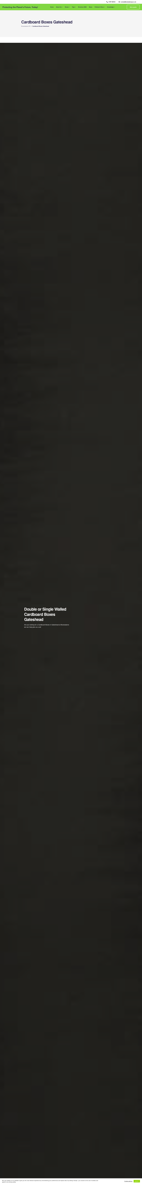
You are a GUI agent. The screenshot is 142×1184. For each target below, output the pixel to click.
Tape (73, 7)
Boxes (67, 7)
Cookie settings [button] (128, 1181)
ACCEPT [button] (137, 1181)
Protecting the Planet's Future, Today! (20, 7)
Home (52, 7)
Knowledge (110, 7)
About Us (58, 7)
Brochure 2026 (82, 7)
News (90, 7)
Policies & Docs (99, 7)
